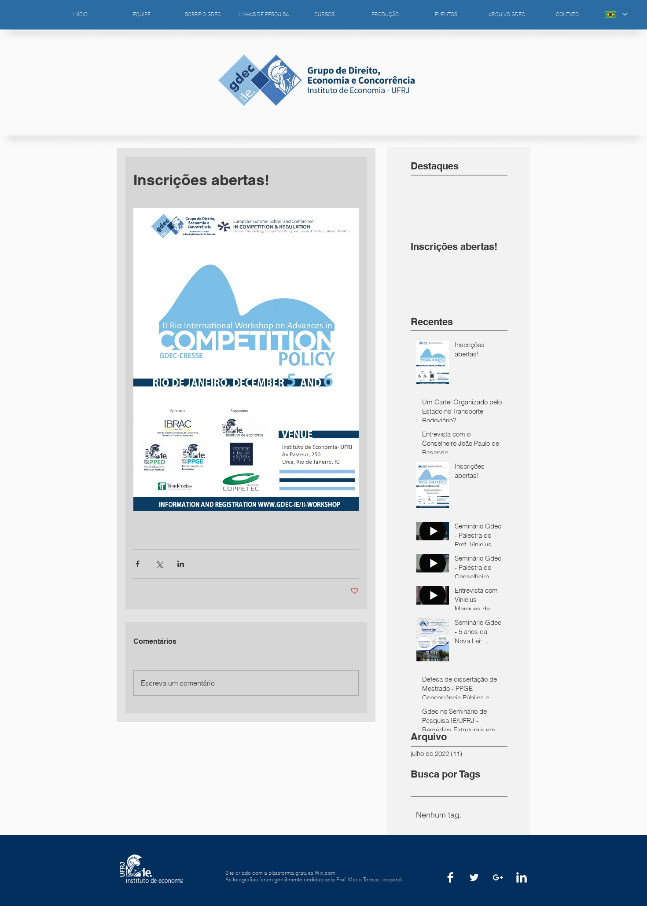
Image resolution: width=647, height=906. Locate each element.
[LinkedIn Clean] (521, 877)
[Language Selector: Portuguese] (616, 14)
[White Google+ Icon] (498, 877)
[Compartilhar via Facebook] (137, 564)
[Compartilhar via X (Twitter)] (159, 564)
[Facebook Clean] (450, 877)
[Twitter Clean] (474, 877)
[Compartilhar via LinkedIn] (180, 564)
